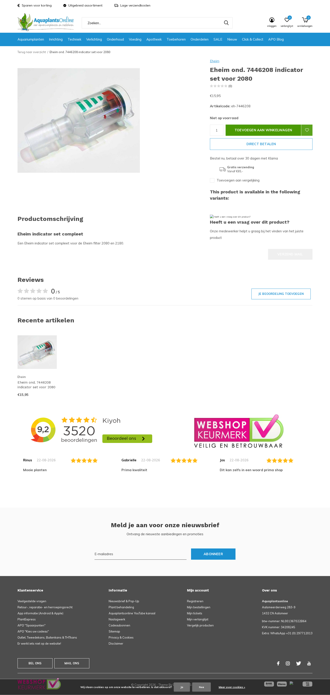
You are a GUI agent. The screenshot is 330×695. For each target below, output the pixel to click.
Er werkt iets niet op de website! (39, 643)
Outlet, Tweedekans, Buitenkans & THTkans (47, 637)
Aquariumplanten (31, 39)
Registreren (195, 601)
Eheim (214, 61)
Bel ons (35, 663)
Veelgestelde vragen (32, 601)
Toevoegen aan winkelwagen (263, 130)
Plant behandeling (121, 607)
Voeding (135, 39)
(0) (230, 86)
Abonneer (213, 554)
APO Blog (276, 39)
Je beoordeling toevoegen (281, 294)
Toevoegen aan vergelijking (238, 180)
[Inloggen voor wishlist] (306, 130)
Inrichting (56, 39)
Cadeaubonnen (119, 625)
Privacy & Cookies (121, 637)
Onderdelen (200, 39)
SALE (217, 39)
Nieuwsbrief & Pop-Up (124, 601)
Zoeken (226, 22)
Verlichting (94, 39)
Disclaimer (116, 643)
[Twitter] (298, 663)
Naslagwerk (117, 619)
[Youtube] (309, 663)
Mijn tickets (194, 613)
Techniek (74, 39)
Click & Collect (252, 39)
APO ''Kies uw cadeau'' (33, 631)
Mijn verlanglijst (197, 619)
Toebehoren (176, 39)
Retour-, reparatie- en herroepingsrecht (45, 607)
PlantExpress (27, 619)
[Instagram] (288, 663)
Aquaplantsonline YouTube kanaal (132, 613)
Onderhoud (115, 39)
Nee (201, 687)
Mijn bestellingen (198, 607)
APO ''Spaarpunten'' (32, 625)
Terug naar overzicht (32, 52)
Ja (181, 687)
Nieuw (232, 39)
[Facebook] (278, 663)
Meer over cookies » (232, 687)
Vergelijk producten (200, 625)
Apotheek (154, 39)
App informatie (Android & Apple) (40, 613)
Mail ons (71, 663)
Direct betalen (261, 144)
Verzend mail (290, 254)
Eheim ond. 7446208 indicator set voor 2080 (36, 384)
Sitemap (114, 631)
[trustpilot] (239, 430)
